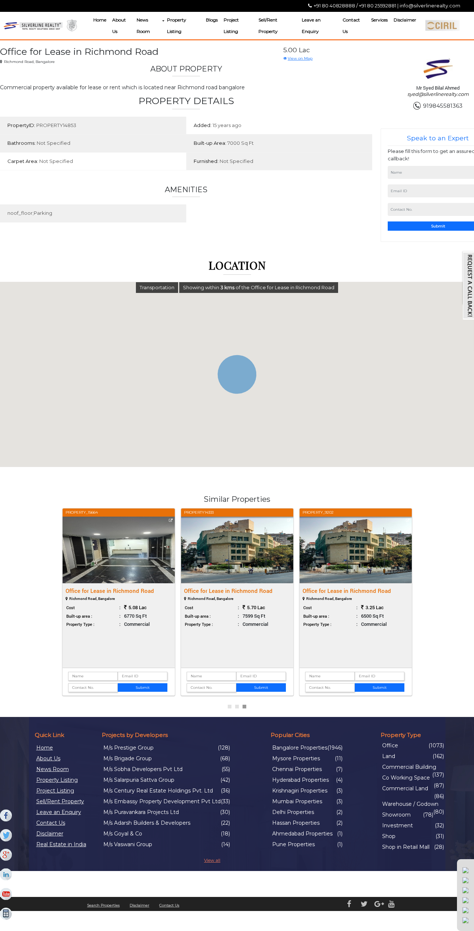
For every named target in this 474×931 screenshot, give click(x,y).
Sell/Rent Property (268, 25)
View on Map (300, 58)
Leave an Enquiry (311, 25)
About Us (119, 25)
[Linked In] (6, 874)
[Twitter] (6, 835)
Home (99, 20)
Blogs (212, 20)
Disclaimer (405, 20)
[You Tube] (6, 894)
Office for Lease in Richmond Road (110, 590)
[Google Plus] (6, 855)
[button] (162, 21)
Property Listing (176, 25)
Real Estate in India (61, 844)
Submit (143, 687)
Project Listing (231, 25)
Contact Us (351, 25)
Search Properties (103, 905)
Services (379, 20)
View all (212, 860)
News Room (143, 25)
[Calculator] (6, 914)
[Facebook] (6, 816)
